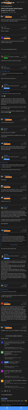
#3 (25, 37)
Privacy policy (17, 400)
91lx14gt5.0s (7, 343)
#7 (25, 118)
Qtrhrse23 (8, 386)
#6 (25, 85)
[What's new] (21, 2)
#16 (25, 255)
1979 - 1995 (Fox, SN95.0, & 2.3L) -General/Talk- (15, 348)
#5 (25, 66)
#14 (25, 207)
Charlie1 (6, 363)
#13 (25, 197)
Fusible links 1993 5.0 (14, 362)
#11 (25, 175)
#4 (25, 56)
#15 (25, 229)
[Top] (24, 401)
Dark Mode (4, 398)
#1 (25, 15)
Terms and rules (10, 400)
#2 (25, 27)
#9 (25, 142)
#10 (25, 156)
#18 (25, 302)
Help (22, 400)
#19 (25, 326)
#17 (25, 284)
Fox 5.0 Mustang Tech (12, 363)
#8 (25, 128)
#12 (25, 185)
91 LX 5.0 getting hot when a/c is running (14, 342)
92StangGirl (6, 354)
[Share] (24, 16)
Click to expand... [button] (14, 244)
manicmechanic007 (10, 347)
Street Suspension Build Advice (14, 370)
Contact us (3, 400)
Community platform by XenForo (14, 404)
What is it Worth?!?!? (14, 354)
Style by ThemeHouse (6, 405)
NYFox (5, 371)
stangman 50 (5, 12)
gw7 (5, 383)
